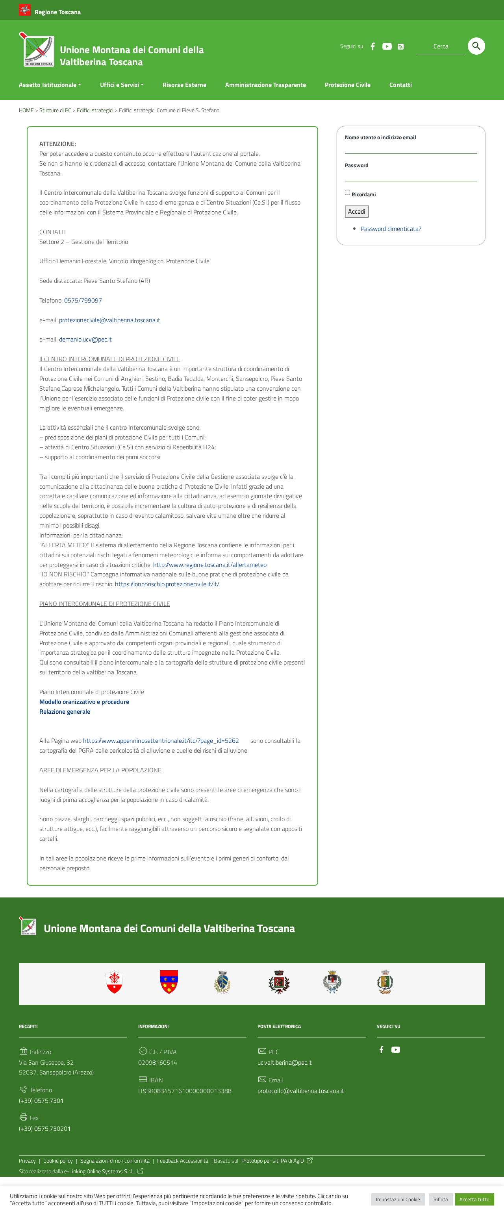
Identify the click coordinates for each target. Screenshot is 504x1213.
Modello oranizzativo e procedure (84, 701)
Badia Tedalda (170, 982)
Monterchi (279, 982)
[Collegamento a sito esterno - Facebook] (372, 46)
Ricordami (364, 194)
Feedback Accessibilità (182, 1161)
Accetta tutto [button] (474, 1199)
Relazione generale (64, 711)
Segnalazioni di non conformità (115, 1161)
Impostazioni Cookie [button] (398, 1199)
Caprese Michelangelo (224, 982)
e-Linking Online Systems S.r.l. (99, 1171)
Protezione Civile (348, 84)
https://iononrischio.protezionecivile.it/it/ (167, 584)
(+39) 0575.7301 (41, 1100)
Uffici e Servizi (119, 84)
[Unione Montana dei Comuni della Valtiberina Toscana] (36, 52)
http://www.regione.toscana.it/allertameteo (210, 564)
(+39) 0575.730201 (45, 1128)
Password (357, 165)
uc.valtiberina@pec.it (285, 1062)
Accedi (356, 211)
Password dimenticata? (391, 228)
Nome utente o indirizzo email (380, 137)
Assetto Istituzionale (47, 84)
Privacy (27, 1161)
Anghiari (116, 982)
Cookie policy (58, 1161)
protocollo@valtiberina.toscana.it (301, 1090)
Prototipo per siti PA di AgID (272, 1161)
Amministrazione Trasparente (265, 84)
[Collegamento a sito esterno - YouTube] (386, 46)
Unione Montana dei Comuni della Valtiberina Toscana (132, 55)
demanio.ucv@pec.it (85, 339)
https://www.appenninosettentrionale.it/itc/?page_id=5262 (161, 740)
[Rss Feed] (401, 45)
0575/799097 (83, 300)
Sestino (387, 982)
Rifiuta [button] (441, 1199)
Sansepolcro (333, 982)
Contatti (400, 84)
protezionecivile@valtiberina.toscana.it (109, 320)
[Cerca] (476, 46)
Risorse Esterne (184, 84)
